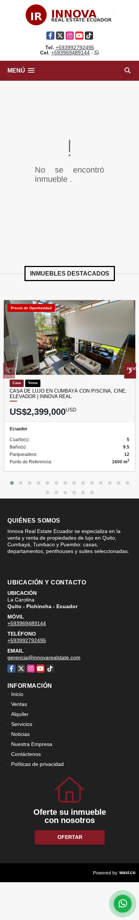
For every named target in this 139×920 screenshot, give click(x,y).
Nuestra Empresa (31, 744)
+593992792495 (75, 47)
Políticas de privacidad (37, 764)
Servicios (21, 724)
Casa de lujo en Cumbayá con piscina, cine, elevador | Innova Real (68, 394)
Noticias (20, 734)
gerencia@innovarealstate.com (43, 657)
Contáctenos (26, 754)
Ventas (19, 704)
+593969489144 (70, 53)
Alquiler (20, 714)
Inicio (17, 694)
